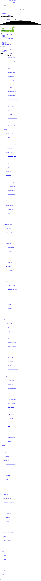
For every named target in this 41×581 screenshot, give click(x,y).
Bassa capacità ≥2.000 (11, 190)
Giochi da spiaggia (11, 239)
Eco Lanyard (6, 452)
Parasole (9, 45)
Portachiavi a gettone (11, 72)
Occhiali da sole (8, 266)
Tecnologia (6, 129)
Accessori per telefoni (9, 133)
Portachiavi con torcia (11, 83)
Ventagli (9, 251)
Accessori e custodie (11, 418)
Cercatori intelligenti (9, 171)
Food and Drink (6, 460)
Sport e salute (8, 281)
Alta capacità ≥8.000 (11, 186)
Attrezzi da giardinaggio (12, 258)
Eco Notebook (6, 456)
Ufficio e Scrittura (7, 509)
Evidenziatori (10, 422)
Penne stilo (9, 441)
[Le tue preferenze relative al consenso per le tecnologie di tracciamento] (39, 579)
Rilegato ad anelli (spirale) (12, 388)
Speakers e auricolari (9, 205)
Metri (9, 110)
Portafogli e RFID (11, 407)
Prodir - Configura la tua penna (9, 532)
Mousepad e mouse (11, 334)
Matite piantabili (8, 528)
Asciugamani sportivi (11, 300)
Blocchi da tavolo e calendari (12, 353)
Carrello (5, 566)
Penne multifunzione (11, 433)
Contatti (3, 551)
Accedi (5, 559)
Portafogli (7, 395)
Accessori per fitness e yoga (12, 289)
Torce (9, 121)
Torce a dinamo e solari (11, 125)
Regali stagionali (6, 7)
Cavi (9, 137)
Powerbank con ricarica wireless (13, 182)
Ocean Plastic (6, 494)
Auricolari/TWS (10, 209)
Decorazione (8, 19)
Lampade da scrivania (11, 331)
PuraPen (7, 521)
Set (8, 167)
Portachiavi (8, 68)
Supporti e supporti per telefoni (13, 144)
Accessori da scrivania (9, 323)
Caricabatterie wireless (9, 152)
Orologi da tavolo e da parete (12, 338)
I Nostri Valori (4, 547)
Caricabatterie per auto (11, 53)
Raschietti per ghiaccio (11, 57)
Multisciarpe (10, 308)
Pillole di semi (8, 475)
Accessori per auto (9, 34)
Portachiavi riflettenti (11, 95)
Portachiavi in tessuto (11, 87)
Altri (6, 11)
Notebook (7, 376)
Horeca (5, 490)
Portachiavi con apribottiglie (12, 80)
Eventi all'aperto (8, 243)
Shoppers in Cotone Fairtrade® (9, 502)
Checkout (5, 570)
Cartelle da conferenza (11, 403)
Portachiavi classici (11, 76)
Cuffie (9, 213)
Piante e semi (10, 262)
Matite (9, 426)
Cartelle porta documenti (12, 399)
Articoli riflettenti (8, 64)
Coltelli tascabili (10, 106)
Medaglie (9, 304)
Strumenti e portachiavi (7, 30)
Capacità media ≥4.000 (11, 194)
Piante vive (8, 479)
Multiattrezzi (10, 114)
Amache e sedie (8, 228)
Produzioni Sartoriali (7, 540)
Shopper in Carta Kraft (7, 498)
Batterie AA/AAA (9, 148)
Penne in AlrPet (8, 513)
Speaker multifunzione (11, 220)
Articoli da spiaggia (9, 232)
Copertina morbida (11, 380)
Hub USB (9, 365)
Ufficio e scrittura (7, 319)
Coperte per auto (10, 38)
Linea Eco (3, 445)
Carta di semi (8, 483)
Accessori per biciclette (11, 285)
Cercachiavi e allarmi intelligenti (13, 99)
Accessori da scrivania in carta (11, 350)
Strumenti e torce (8, 102)
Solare (9, 201)
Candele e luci (8, 15)
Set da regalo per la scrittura (12, 414)
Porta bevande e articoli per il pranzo (12, 26)
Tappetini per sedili (11, 247)
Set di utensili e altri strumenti (12, 118)
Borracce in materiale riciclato (10, 464)
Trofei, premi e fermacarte (12, 346)
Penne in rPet (8, 517)
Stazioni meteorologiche (12, 342)
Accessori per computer (9, 361)
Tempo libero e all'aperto (8, 224)
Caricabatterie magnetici (12, 156)
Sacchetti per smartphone (12, 315)
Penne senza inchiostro (11, 437)
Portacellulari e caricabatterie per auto (14, 49)
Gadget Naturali (6, 471)
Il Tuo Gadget (4, 536)
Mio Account (4, 555)
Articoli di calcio (10, 296)
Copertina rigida (10, 384)
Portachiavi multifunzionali (12, 91)
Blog (3, 574)
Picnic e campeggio (9, 277)
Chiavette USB (8, 175)
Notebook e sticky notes (12, 357)
